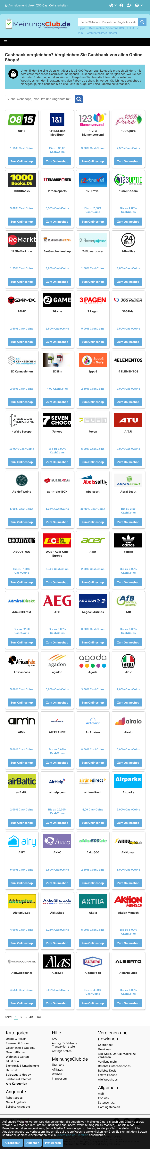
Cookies (103, 1098)
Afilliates (57, 1069)
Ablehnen (32, 1142)
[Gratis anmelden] (129, 5)
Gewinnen (104, 1049)
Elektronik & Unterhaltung (22, 1065)
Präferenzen (53, 1142)
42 (31, 1016)
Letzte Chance (107, 1075)
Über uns (58, 1065)
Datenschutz (106, 1102)
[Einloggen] (121, 5)
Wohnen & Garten (17, 1056)
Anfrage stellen (61, 1051)
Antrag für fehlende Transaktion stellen (64, 1044)
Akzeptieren (13, 1142)
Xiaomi (112, 33)
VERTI (82, 33)
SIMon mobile (96, 28)
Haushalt (12, 1070)
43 (39, 1016)
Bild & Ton (12, 1061)
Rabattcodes (14, 1097)
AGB (101, 1093)
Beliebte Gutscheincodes (114, 1066)
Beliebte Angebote (18, 1106)
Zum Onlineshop (22, 161)
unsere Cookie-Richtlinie (72, 1135)
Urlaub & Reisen (16, 1038)
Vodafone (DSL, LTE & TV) (122, 28)
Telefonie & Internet (18, 1079)
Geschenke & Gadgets (20, 1047)
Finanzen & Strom (17, 1043)
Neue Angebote (16, 1102)
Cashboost (105, 1044)
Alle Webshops (108, 1079)
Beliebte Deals (107, 1070)
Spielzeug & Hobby (18, 1074)
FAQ (54, 1038)
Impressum (59, 1078)
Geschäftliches (16, 1052)
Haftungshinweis (109, 1107)
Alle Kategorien (16, 1083)
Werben (57, 1074)
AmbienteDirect (97, 33)
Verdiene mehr (107, 1061)
